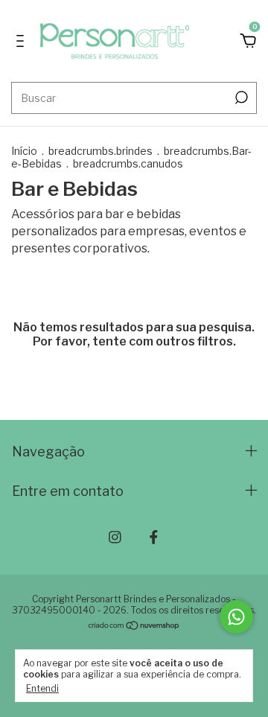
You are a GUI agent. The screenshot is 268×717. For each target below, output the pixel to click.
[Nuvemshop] (134, 626)
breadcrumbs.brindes (100, 150)
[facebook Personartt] (154, 537)
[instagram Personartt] (115, 537)
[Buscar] (240, 97)
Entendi (42, 688)
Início (24, 150)
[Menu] (22, 41)
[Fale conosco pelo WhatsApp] (236, 617)
